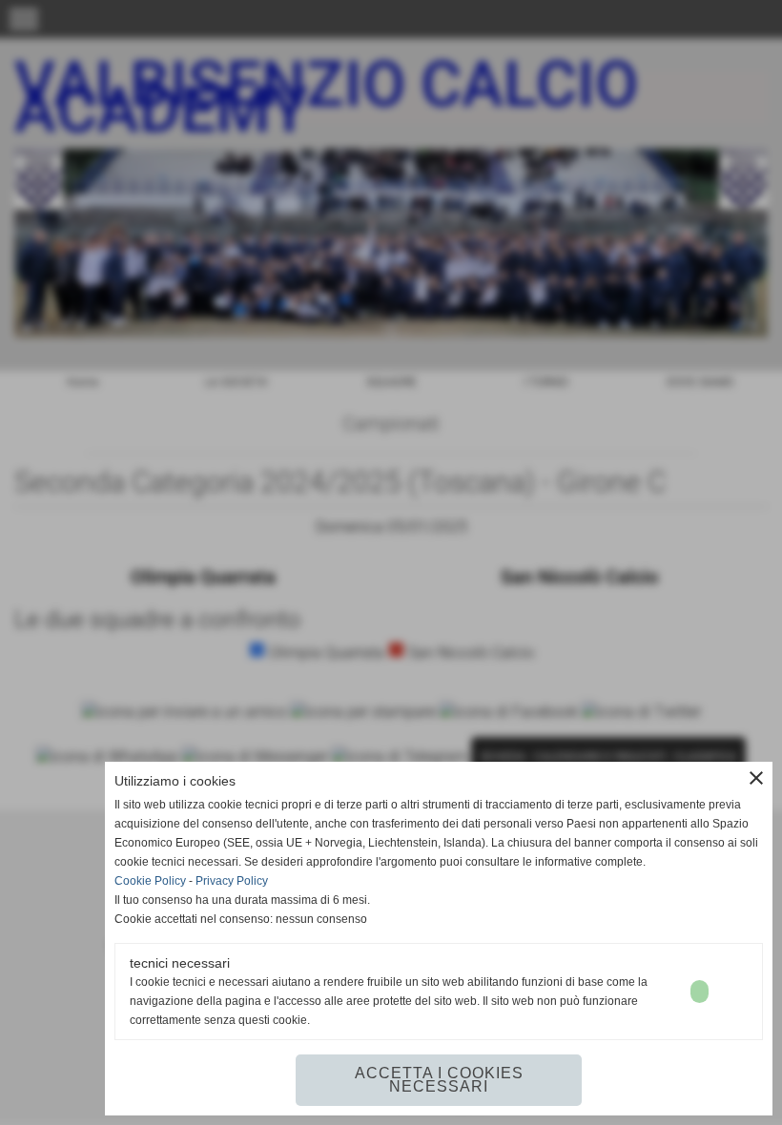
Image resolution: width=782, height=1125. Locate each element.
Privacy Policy (232, 881)
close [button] (756, 778)
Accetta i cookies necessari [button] (439, 1079)
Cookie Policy (150, 881)
